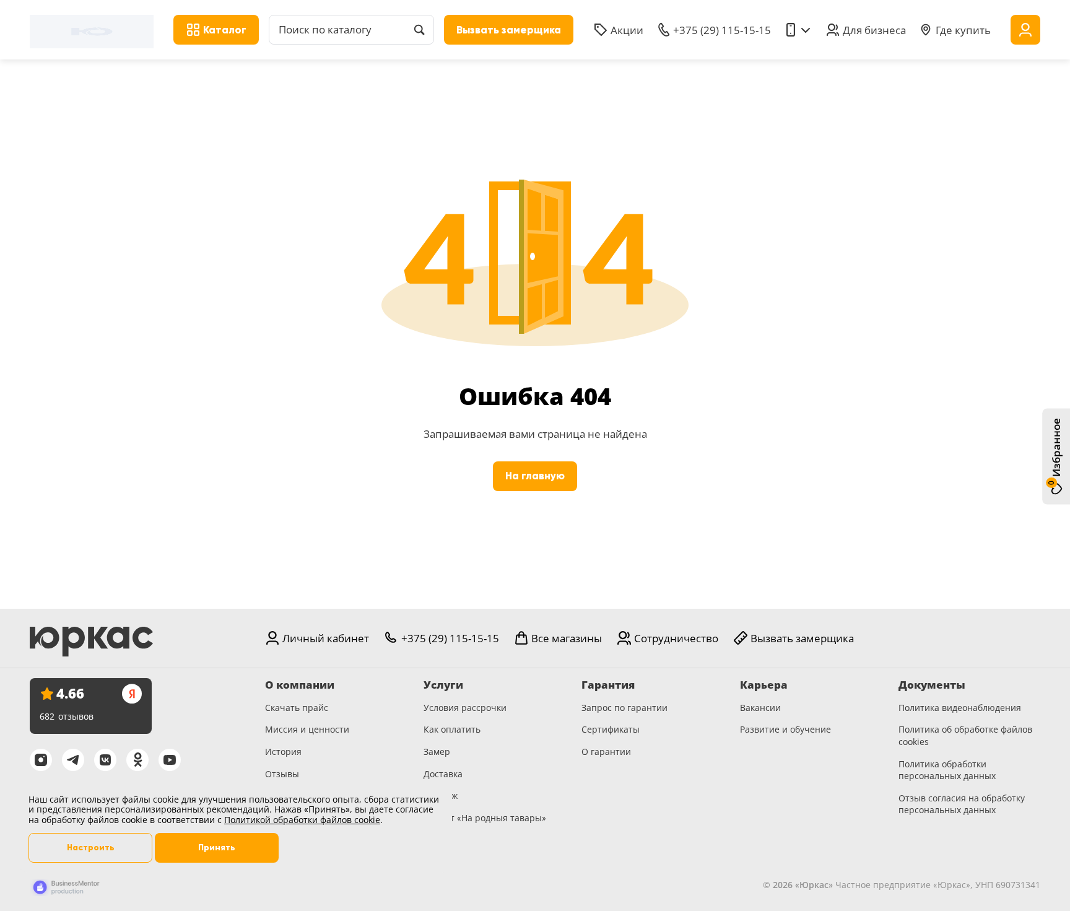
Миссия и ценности (307, 729)
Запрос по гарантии (624, 707)
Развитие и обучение (785, 729)
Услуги (443, 685)
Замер (437, 751)
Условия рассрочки (465, 707)
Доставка (443, 774)
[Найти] (419, 30)
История (283, 751)
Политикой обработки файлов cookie (302, 820)
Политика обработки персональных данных (947, 770)
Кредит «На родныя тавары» (485, 818)
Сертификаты (610, 729)
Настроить (91, 847)
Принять (216, 847)
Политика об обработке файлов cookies (965, 735)
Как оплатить (452, 729)
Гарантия (608, 685)
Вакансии (760, 707)
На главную (535, 476)
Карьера (764, 685)
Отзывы (282, 774)
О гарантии (606, 751)
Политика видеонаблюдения (959, 707)
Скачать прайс (296, 707)
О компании (299, 685)
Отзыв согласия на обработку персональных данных (961, 804)
